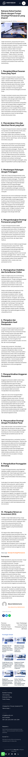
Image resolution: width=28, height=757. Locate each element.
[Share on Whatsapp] (9, 615)
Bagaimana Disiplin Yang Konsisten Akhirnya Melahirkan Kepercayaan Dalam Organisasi (19, 665)
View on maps (5, 708)
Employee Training (7, 697)
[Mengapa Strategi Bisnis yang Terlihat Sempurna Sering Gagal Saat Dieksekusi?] (20, 643)
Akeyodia (16, 749)
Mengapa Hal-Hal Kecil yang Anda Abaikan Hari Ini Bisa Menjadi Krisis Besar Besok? (7, 648)
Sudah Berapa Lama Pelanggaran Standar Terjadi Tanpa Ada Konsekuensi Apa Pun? (7, 665)
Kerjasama (5, 726)
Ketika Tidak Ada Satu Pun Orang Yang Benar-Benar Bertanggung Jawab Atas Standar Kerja (19, 682)
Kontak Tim (5, 736)
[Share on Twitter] (6, 615)
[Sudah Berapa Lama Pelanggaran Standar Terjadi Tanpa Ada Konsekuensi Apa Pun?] (7, 660)
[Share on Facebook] (3, 615)
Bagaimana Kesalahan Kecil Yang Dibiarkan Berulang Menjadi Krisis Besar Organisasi (7, 682)
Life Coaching (5, 694)
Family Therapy (6, 699)
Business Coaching (7, 692)
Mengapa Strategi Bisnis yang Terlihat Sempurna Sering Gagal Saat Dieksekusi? (19, 648)
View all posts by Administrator (16, 607)
